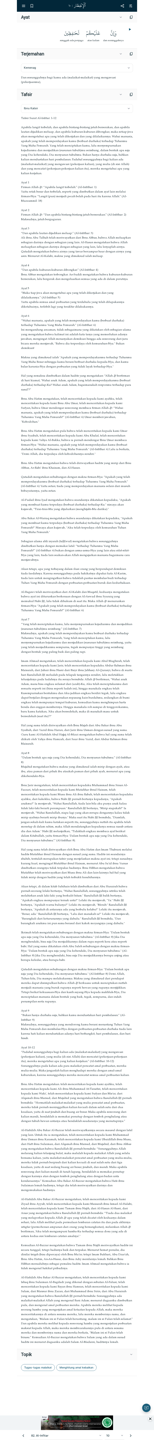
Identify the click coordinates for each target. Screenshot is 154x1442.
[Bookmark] (32, 6)
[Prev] (23, 1436)
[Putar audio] (129, 29)
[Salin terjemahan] (131, 54)
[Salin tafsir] (131, 94)
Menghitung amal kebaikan (76, 1367)
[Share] (122, 6)
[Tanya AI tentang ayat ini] (146, 1408)
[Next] (131, 1436)
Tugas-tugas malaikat (38, 1367)
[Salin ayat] (131, 17)
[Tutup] (150, 1419)
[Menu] (23, 6)
